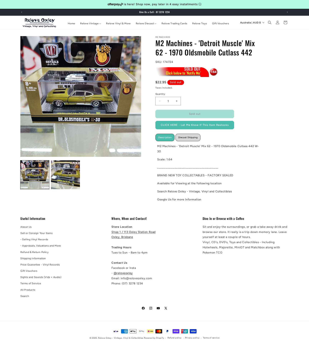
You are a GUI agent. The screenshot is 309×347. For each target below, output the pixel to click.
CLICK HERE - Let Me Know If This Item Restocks (195, 125)
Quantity (160, 94)
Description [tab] (165, 137)
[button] (270, 22)
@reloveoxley (123, 273)
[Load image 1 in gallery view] (34, 174)
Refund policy (175, 338)
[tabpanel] (209, 173)
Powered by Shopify (154, 338)
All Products (27, 289)
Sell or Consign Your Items (36, 233)
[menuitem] (71, 23)
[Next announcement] (287, 12)
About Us (26, 226)
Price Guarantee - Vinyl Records (40, 264)
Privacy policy (192, 338)
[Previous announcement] (22, 12)
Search (24, 295)
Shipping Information (33, 258)
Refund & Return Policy (34, 252)
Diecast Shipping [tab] (188, 137)
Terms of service (211, 338)
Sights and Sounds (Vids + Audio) (40, 277)
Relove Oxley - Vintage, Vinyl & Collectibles (120, 338)
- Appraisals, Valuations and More (40, 245)
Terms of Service (30, 283)
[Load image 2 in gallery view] (65, 174)
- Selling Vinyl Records (34, 239)
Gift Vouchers (29, 270)
